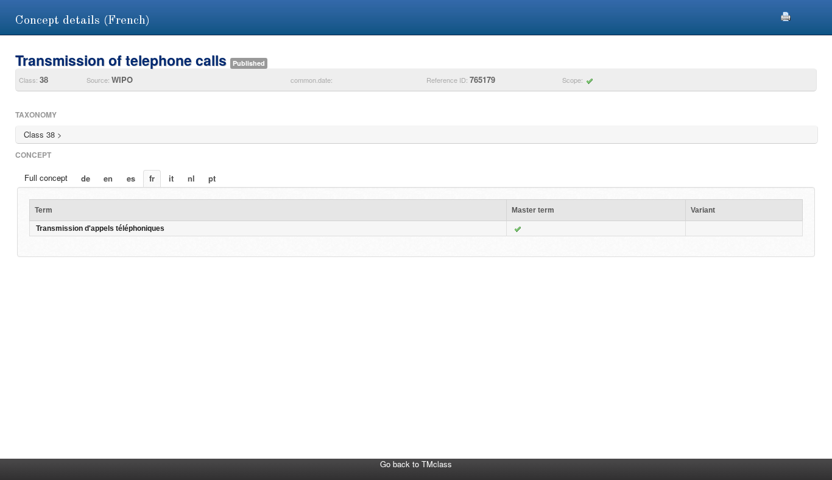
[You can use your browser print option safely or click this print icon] (786, 15)
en (108, 178)
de (85, 178)
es (131, 178)
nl (191, 178)
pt (212, 178)
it (171, 178)
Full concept (46, 177)
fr (152, 178)
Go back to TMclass (416, 464)
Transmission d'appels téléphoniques (100, 228)
